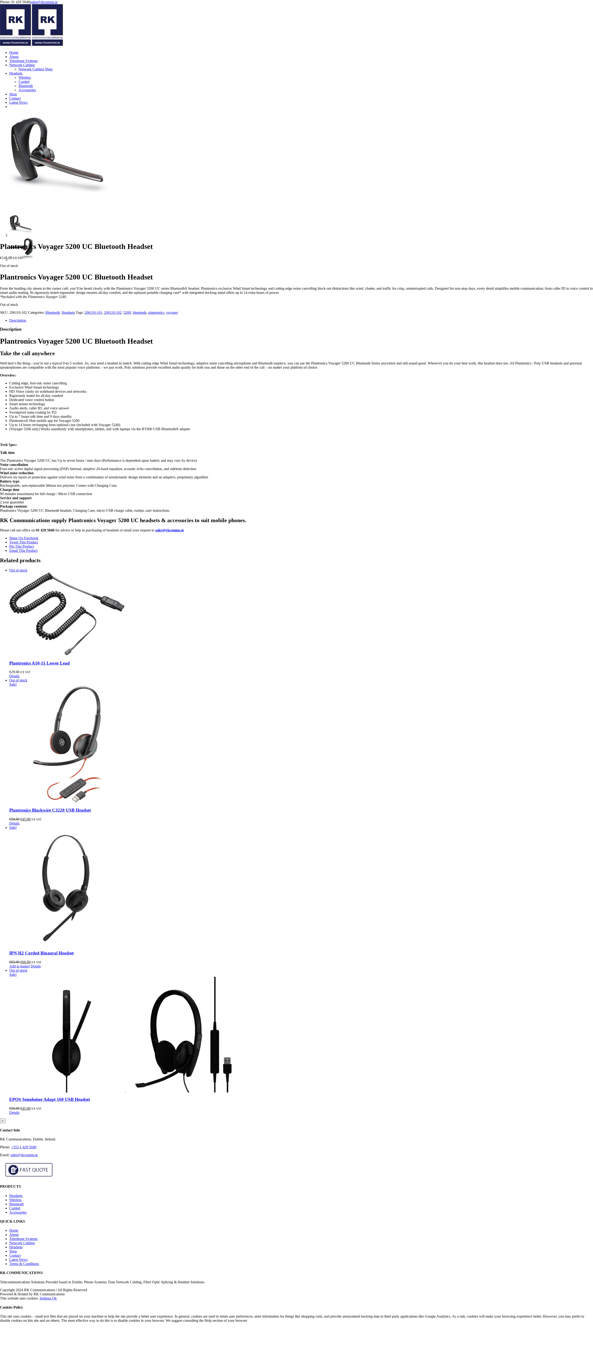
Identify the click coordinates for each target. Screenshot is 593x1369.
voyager (172, 312)
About (14, 1235)
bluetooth (139, 312)
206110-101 (93, 312)
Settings (46, 1298)
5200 (127, 312)
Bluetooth (52, 312)
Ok (54, 1298)
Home (13, 1230)
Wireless (15, 1200)
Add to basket (19, 966)
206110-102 (113, 312)
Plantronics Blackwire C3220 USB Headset (50, 810)
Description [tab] (17, 320)
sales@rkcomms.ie (44, 2)
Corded (14, 1208)
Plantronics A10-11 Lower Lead (39, 663)
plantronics (156, 312)
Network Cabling (22, 1243)
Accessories (18, 1212)
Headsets (68, 312)
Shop (13, 1251)
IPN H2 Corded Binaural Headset (41, 953)
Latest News (18, 1260)
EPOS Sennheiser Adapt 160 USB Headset (49, 1099)
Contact (15, 1255)
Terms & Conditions (24, 1264)
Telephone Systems (23, 1239)
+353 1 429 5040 (23, 1147)
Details (14, 676)
